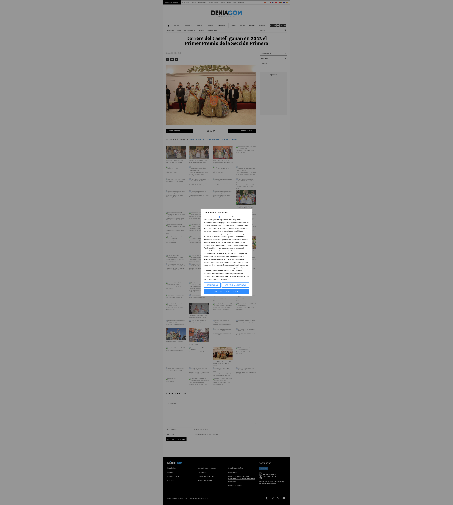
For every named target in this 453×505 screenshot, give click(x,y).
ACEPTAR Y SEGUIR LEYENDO (226, 291)
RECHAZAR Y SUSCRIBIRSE (235, 285)
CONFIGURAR (212, 285)
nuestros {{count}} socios (221, 217)
